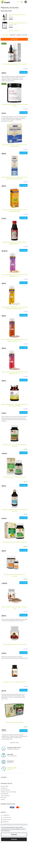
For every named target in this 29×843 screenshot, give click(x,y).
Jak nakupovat (4, 788)
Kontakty (3, 799)
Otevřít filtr (14, 39)
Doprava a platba (4, 786)
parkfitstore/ (6, 822)
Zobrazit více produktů (13, 30)
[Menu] (25, 1)
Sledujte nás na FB (7, 819)
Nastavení (14, 834)
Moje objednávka (4, 794)
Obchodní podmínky (5, 790)
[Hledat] (17, 1)
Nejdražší (19, 35)
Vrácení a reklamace (5, 795)
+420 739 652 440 (6, 817)
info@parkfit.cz (6, 815)
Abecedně (24, 35)
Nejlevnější (12, 35)
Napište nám (3, 797)
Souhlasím (14, 839)
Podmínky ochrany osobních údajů (8, 792)
